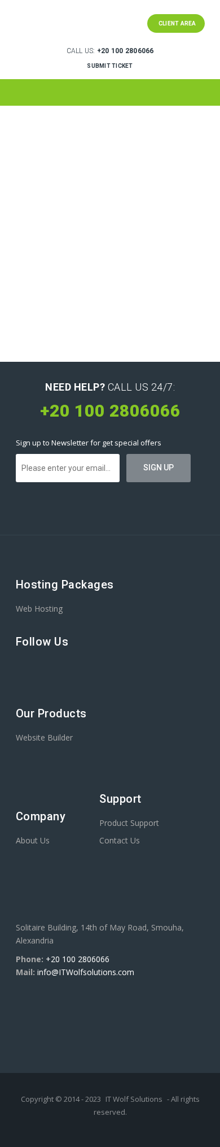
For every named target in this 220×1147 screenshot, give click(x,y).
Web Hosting (39, 608)
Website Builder (44, 737)
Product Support (129, 822)
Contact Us (119, 840)
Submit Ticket (110, 66)
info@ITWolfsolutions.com (85, 972)
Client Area (176, 23)
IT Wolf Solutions (133, 1099)
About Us (33, 840)
